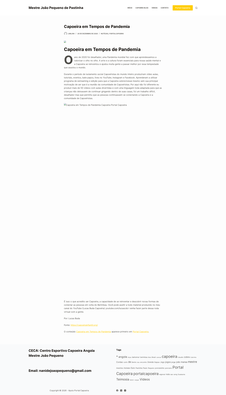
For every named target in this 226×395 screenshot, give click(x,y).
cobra (187, 357)
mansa (184, 362)
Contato (164, 8)
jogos (168, 362)
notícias (104, 34)
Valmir (132, 380)
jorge (173, 362)
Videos (154, 8)
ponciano (168, 368)
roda (168, 374)
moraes (127, 368)
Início (130, 8)
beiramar (136, 357)
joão (178, 362)
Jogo (162, 362)
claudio (180, 357)
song (175, 374)
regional (162, 374)
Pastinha (139, 368)
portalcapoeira (116, 34)
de (129, 362)
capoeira (169, 356)
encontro (143, 362)
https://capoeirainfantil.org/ (84, 325)
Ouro (133, 368)
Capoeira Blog (141, 8)
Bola (149, 357)
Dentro (134, 362)
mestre (192, 361)
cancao (158, 357)
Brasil (154, 357)
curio (126, 362)
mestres (119, 368)
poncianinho (159, 368)
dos (138, 362)
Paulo (145, 368)
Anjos (129, 357)
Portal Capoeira (182, 8)
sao (171, 374)
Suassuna (181, 374)
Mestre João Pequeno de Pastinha (56, 8)
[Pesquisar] (196, 8)
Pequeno (151, 368)
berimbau (144, 357)
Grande (150, 362)
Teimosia (122, 379)
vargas (136, 380)
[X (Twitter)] (121, 390)
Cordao (119, 362)
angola (122, 356)
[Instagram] (125, 390)
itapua (157, 362)
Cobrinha (193, 357)
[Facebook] (117, 390)
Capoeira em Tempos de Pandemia (93, 331)
